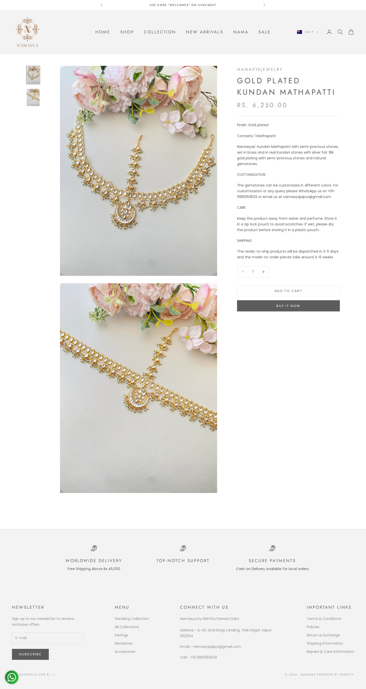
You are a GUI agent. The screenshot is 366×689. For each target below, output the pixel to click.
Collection (160, 32)
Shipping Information (325, 643)
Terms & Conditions (324, 618)
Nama (240, 32)
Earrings (121, 635)
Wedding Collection (132, 618)
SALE (264, 32)
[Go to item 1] (33, 75)
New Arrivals (204, 32)
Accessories (125, 651)
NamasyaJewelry (260, 69)
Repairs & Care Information (330, 651)
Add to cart (288, 291)
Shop (127, 32)
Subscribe (30, 654)
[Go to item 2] (33, 97)
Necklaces (123, 643)
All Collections (127, 626)
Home (102, 32)
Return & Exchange (323, 635)
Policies (313, 626)
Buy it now (288, 305)
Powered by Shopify (335, 675)
